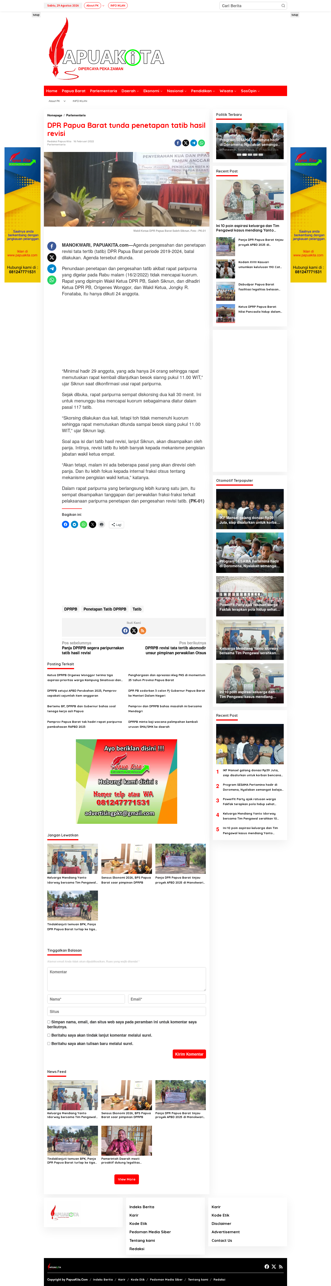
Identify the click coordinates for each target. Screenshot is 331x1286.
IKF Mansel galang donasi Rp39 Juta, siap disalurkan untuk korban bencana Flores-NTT (252, 773)
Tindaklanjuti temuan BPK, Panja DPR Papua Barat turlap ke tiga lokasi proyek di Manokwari (71, 927)
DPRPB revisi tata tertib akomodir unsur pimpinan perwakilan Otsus (175, 647)
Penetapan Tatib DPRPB (105, 609)
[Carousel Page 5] (260, 155)
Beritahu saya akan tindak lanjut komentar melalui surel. (101, 1035)
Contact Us (222, 1240)
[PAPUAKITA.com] (104, 48)
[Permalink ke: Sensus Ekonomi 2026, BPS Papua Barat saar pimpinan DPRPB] (126, 858)
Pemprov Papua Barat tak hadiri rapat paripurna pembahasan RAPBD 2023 (84, 724)
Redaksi (136, 1248)
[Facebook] (125, 630)
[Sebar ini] (178, 143)
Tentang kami (142, 1240)
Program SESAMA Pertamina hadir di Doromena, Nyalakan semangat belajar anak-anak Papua (253, 787)
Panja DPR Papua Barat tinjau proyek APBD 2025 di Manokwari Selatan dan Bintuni (179, 880)
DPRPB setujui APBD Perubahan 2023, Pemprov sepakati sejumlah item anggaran (81, 693)
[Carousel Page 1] (239, 155)
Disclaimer (221, 1223)
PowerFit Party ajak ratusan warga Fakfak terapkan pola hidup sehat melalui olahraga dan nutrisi (250, 142)
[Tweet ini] (185, 143)
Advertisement (226, 1231)
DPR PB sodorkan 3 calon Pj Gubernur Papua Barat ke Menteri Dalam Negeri (166, 693)
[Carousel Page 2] (244, 155)
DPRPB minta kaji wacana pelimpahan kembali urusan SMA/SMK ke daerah (163, 724)
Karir (133, 1215)
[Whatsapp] (201, 143)
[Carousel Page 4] (255, 155)
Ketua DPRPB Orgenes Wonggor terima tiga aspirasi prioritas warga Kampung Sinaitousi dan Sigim (84, 677)
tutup (36, 15)
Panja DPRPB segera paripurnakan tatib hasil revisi (93, 647)
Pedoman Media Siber (150, 1231)
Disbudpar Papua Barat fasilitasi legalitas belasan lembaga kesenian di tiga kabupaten (258, 287)
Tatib (137, 609)
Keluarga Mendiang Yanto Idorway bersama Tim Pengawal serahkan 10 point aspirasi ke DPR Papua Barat (71, 880)
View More (126, 1179)
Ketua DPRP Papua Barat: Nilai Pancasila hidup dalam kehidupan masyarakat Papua (259, 309)
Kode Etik (138, 1223)
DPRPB (70, 609)
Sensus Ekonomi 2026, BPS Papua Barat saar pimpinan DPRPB (126, 880)
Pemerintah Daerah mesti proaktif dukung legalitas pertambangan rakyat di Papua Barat (125, 1160)
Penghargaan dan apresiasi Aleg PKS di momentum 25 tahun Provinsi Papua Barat (166, 677)
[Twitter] (134, 630)
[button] (283, 5)
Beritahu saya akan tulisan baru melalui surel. (92, 1043)
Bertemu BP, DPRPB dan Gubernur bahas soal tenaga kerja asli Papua (81, 708)
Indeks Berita (141, 1206)
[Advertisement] (23, 79)
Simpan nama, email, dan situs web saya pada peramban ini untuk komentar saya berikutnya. (122, 1024)
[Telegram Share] (193, 143)
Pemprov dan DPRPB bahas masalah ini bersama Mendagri (165, 708)
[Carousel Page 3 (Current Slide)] (250, 155)
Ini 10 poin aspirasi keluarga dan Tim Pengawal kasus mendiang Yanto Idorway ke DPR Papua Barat (247, 228)
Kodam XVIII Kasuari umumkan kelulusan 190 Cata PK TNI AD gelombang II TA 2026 (260, 264)
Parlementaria (56, 144)
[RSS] (142, 630)
